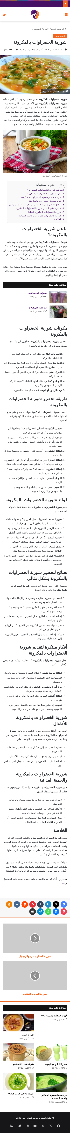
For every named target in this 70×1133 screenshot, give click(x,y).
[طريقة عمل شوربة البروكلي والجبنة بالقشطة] (51, 1082)
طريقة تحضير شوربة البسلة (21, 1093)
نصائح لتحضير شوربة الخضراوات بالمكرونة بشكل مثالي (35, 204)
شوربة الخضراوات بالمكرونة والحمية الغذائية (40, 215)
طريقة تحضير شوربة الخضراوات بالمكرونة (41, 197)
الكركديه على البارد (38, 307)
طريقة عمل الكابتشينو (23, 1064)
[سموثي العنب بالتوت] (58, 297)
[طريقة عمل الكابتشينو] (18, 1052)
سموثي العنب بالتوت (37, 293)
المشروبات (37, 29)
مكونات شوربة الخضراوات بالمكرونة (44, 193)
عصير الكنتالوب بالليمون (56, 1064)
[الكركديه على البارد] (58, 312)
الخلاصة (57, 219)
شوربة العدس (27, 1034)
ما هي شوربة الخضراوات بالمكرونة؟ (44, 190)
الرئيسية (60, 29)
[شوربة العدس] (18, 1022)
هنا (62, 883)
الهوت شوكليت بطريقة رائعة (54, 1015)
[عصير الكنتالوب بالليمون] (51, 1052)
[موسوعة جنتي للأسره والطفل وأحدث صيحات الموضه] (35, 14)
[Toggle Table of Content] (60, 185)
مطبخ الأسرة (49, 29)
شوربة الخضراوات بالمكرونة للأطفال (44, 212)
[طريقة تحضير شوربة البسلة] (18, 1081)
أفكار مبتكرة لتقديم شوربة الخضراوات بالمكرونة (38, 208)
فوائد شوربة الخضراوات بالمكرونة (45, 201)
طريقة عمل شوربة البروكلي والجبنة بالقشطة (54, 1096)
